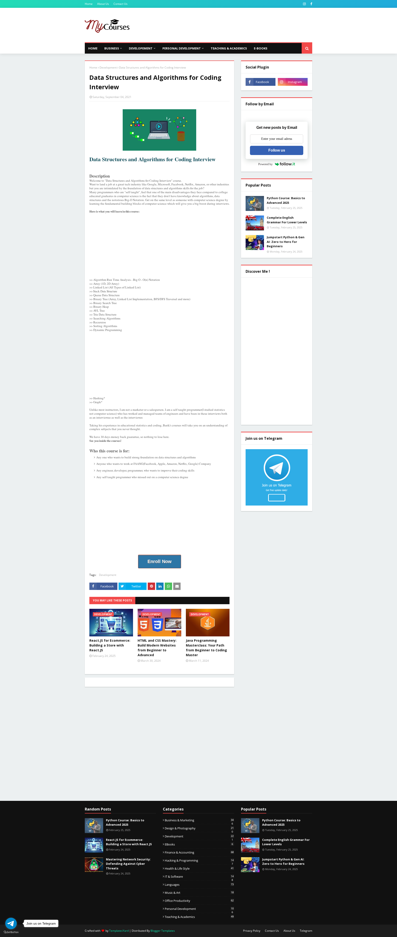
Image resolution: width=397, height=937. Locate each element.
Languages (199, 884)
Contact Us (120, 4)
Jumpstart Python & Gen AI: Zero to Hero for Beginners (285, 241)
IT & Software (199, 876)
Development (108, 67)
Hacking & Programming (199, 860)
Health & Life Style (199, 868)
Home (89, 4)
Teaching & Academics (199, 917)
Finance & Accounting (199, 852)
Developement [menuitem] (141, 48)
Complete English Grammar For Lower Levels (287, 220)
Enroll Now (159, 561)
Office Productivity (199, 901)
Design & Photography (199, 828)
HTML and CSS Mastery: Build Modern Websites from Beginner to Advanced (157, 647)
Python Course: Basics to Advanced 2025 (286, 200)
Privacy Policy (251, 931)
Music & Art (199, 893)
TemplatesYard (119, 931)
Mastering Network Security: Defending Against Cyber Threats (128, 863)
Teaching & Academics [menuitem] (229, 48)
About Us (103, 4)
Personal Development (199, 909)
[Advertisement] (228, 25)
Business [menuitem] (111, 48)
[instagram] (304, 4)
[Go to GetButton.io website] (11, 932)
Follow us (276, 150)
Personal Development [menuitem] (181, 48)
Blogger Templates (162, 931)
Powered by (265, 164)
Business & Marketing (199, 820)
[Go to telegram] (11, 923)
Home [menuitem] (92, 48)
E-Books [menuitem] (260, 48)
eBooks (199, 844)
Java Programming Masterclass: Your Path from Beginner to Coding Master (206, 647)
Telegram (306, 931)
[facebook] (310, 4)
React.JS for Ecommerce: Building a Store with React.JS (109, 645)
